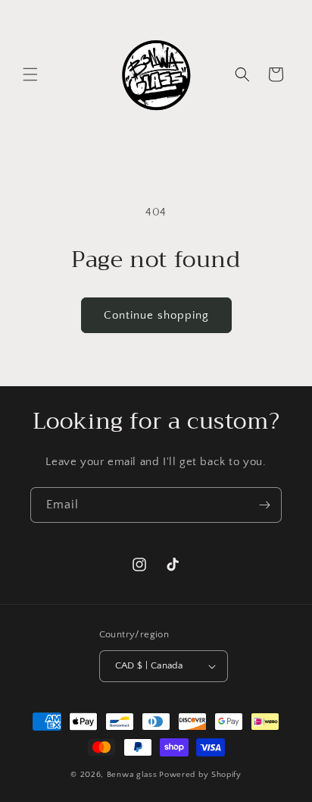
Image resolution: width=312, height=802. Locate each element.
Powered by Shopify (200, 774)
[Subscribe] (264, 505)
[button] (30, 74)
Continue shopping (156, 315)
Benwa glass (132, 774)
